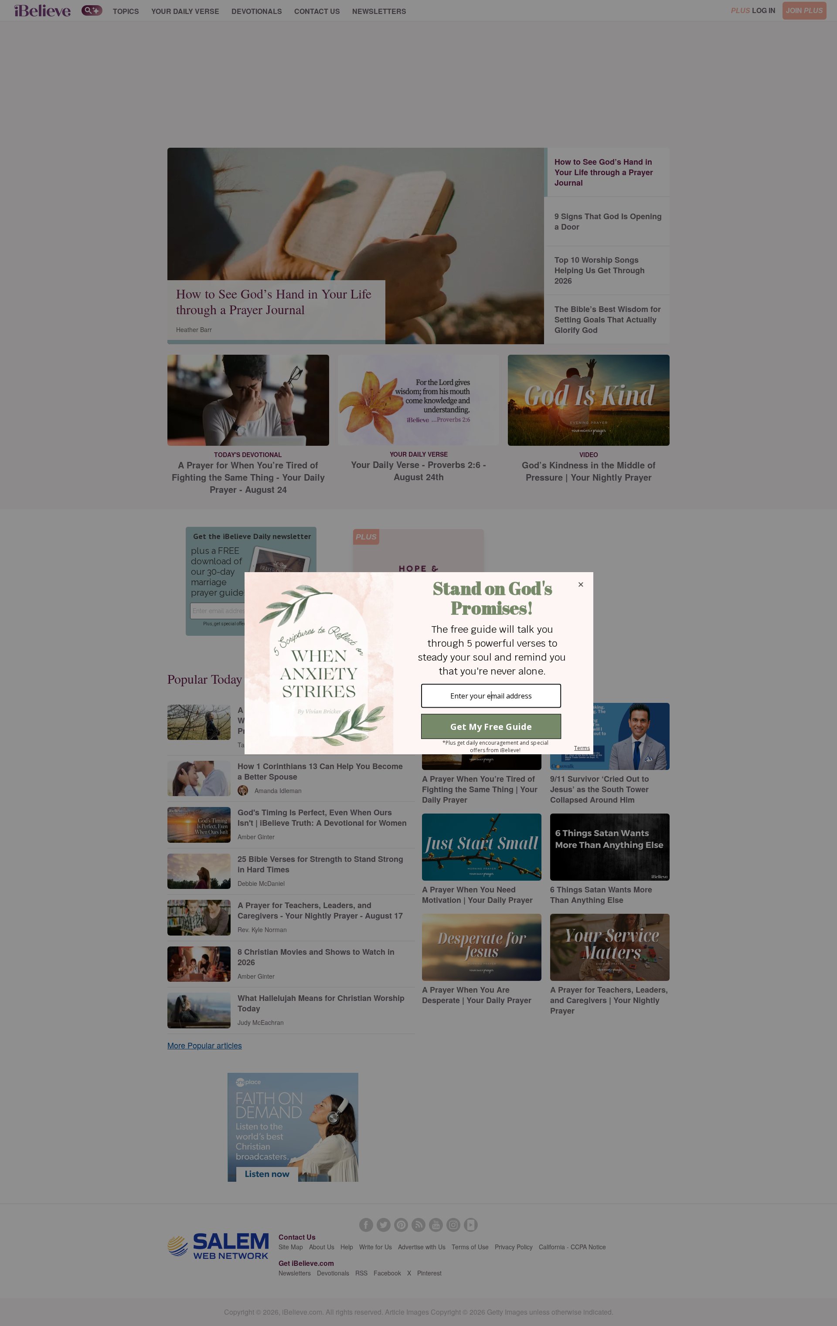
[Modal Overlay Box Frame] (418, 663)
